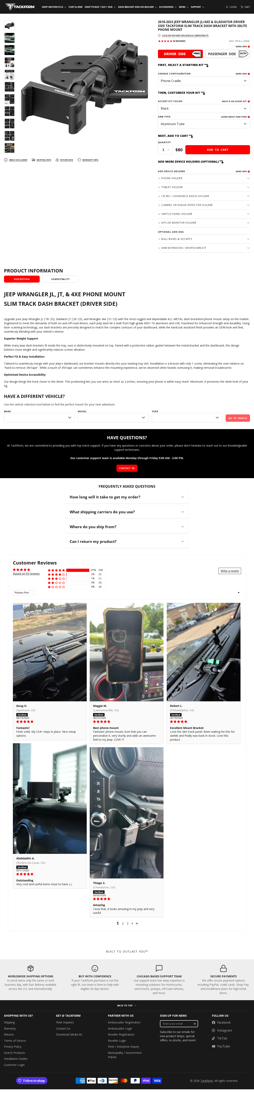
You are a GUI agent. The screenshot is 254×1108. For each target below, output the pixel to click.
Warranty (10, 1028)
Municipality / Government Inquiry (125, 1055)
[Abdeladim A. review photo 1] (50, 798)
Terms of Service (15, 1040)
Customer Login (14, 1065)
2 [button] (123, 923)
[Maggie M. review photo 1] (127, 652)
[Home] (20, 7)
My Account (231, 7)
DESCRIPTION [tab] (22, 279)
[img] (49, 722)
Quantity (164, 142)
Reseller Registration (121, 1034)
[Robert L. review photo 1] (204, 652)
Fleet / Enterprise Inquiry (123, 1046)
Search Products (14, 1053)
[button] (56, 570)
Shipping (9, 1022)
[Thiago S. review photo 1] (127, 812)
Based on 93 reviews (26, 573)
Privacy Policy (12, 1046)
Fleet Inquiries (65, 1022)
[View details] (204, 54)
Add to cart (217, 150)
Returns (9, 1034)
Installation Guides (16, 1059)
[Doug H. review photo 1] (50, 652)
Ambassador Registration (124, 1022)
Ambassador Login (120, 1028)
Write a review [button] (230, 571)
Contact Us (63, 1028)
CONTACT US (127, 468)
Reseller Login (117, 1040)
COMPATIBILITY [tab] (60, 279)
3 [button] (127, 923)
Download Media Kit (69, 1034)
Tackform (206, 1081)
